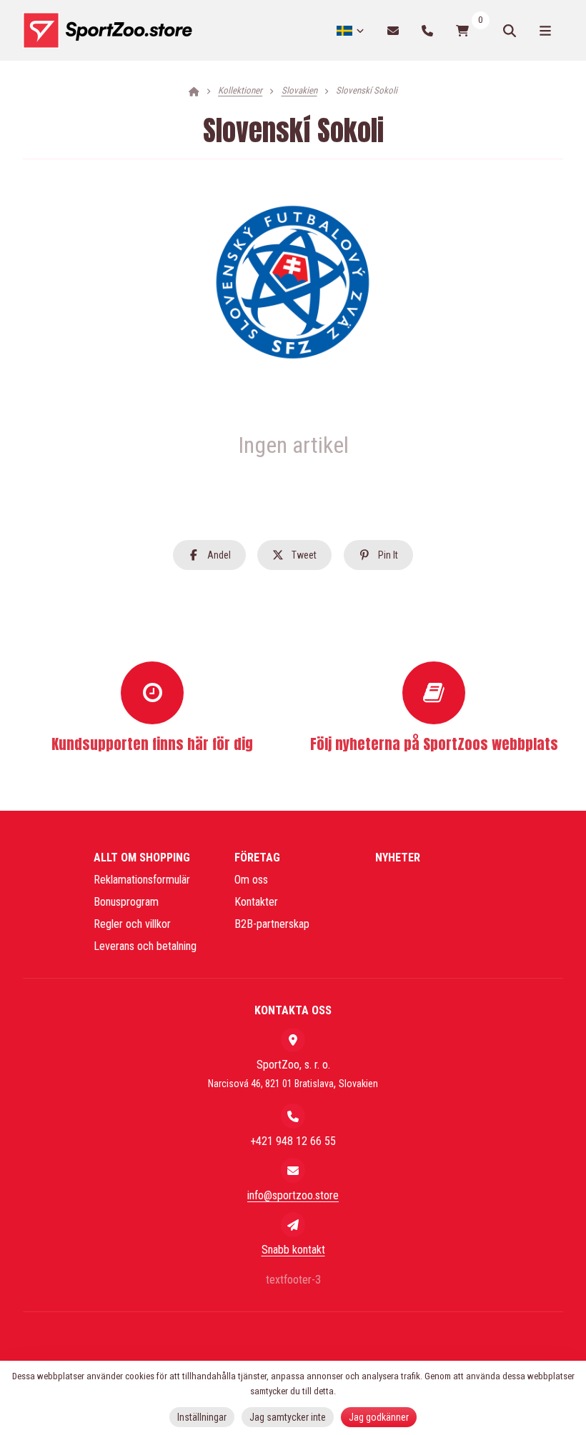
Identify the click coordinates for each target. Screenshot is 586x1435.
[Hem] (107, 31)
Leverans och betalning (145, 946)
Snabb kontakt (293, 1249)
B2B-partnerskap (271, 924)
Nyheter (397, 857)
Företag (257, 857)
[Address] (293, 1040)
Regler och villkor (132, 924)
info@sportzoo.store (293, 1195)
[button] (209, 555)
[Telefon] (427, 30)
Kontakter (256, 902)
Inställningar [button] (202, 1417)
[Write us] (293, 1224)
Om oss (251, 879)
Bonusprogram (126, 902)
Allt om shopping (142, 857)
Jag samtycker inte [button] (287, 1417)
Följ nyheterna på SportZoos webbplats (434, 744)
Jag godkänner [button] (379, 1417)
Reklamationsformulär (142, 879)
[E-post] (393, 30)
